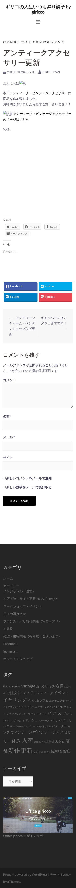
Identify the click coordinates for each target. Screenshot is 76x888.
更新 (26, 750)
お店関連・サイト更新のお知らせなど (34, 41)
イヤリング (15, 700)
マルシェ (31, 720)
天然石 (60, 741)
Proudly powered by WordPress (25, 874)
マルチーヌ (43, 720)
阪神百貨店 (61, 751)
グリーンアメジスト (48, 707)
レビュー (30, 726)
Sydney (66, 874)
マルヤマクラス (59, 720)
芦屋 (41, 751)
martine (16, 686)
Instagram (10, 651)
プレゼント (19, 720)
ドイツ (15, 714)
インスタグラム (37, 700)
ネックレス (24, 714)
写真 (43, 741)
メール (9, 437)
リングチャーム (18, 726)
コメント (9, 380)
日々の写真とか (14, 614)
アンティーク (43, 693)
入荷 (27, 740)
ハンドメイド (39, 713)
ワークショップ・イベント (22, 606)
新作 (14, 750)
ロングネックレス (45, 726)
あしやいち (43, 686)
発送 (35, 751)
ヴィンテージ (21, 732)
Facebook (10, 643)
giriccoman (51, 72)
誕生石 (47, 751)
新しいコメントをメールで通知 (29, 478)
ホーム (8, 578)
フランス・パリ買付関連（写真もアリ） (32, 621)
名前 (7, 416)
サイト (8, 457)
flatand (7, 686)
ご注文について (19, 692)
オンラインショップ (17, 659)
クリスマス (30, 706)
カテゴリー (11, 586)
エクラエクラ (57, 700)
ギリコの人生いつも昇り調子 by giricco (38, 9)
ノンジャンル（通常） (19, 591)
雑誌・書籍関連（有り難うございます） (32, 636)
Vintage (28, 685)
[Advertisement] (38, 175)
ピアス (54, 713)
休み (16, 741)
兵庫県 (37, 741)
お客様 (8, 629)
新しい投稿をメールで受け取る (29, 487)
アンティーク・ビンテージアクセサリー (39, 93)
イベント (61, 692)
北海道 (50, 741)
